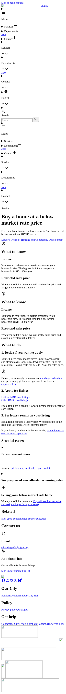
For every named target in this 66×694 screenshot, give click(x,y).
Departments (17, 595)
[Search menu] (33, 110)
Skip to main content (12, 2)
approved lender (9, 384)
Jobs (3, 34)
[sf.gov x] (16, 581)
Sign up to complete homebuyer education (23, 518)
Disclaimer (22, 609)
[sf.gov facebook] (3, 581)
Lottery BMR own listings (15, 397)
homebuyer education (50, 378)
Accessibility (57, 623)
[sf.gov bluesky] (20, 581)
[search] (36, 119)
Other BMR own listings (14, 400)
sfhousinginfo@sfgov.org (14, 547)
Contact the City (10, 623)
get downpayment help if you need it (30, 468)
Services (5, 595)
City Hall (33, 595)
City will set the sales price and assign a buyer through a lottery (31, 503)
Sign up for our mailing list (15, 570)
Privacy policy (9, 609)
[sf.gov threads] (11, 581)
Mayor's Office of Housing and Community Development (32, 239)
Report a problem (28, 623)
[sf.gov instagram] (7, 581)
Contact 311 (43, 623)
